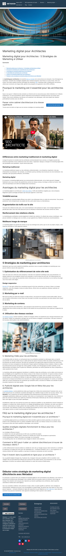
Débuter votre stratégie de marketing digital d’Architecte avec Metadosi (24, 76)
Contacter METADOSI (23, 533)
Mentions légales (34, 552)
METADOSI (11, 4)
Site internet (19, 5)
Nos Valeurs (53, 510)
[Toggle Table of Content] (4, 66)
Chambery (22, 504)
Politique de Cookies (56, 552)
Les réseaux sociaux (8, 316)
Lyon (5, 508)
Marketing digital (51, 2)
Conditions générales (43, 554)
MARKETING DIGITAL (23, 518)
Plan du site (26, 552)
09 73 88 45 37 (51, 489)
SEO (36, 82)
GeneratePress (12, 552)
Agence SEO (19, 2)
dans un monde (30, 79)
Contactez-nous (54, 511)
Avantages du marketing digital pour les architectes (19, 71)
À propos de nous (54, 507)
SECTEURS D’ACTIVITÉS (40, 517)
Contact (30, 5)
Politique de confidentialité (45, 552)
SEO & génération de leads (31, 2)
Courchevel (23, 508)
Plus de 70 (5, 286)
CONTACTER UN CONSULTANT (12, 494)
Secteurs (42, 2)
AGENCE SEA (37, 509)
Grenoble (6, 504)
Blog (26, 5)
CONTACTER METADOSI (54, 105)
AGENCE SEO (37, 507)
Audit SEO (52, 513)
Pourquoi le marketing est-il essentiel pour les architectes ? (21, 69)
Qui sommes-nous (55, 508)
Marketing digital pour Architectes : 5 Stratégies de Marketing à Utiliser (24, 68)
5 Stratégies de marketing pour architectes (17, 72)
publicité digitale (8, 391)
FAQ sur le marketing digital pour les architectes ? (18, 74)
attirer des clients (27, 191)
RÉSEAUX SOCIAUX (23, 526)
